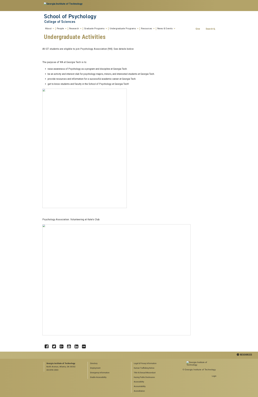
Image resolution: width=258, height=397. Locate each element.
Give (198, 29)
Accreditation (139, 391)
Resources (147, 29)
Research (74, 29)
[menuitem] (152, 363)
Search (209, 29)
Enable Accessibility (98, 377)
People (61, 29)
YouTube (70, 346)
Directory (93, 363)
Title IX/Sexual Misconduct (145, 372)
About (48, 29)
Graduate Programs (94, 29)
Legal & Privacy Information (145, 363)
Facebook (48, 346)
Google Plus (63, 346)
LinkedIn (77, 346)
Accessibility (139, 381)
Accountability (140, 386)
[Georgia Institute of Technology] (63, 5)
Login (214, 376)
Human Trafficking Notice (144, 368)
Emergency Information (99, 372)
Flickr (85, 346)
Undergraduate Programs (123, 29)
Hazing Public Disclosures (144, 377)
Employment (95, 368)
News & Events (165, 29)
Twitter (55, 346)
